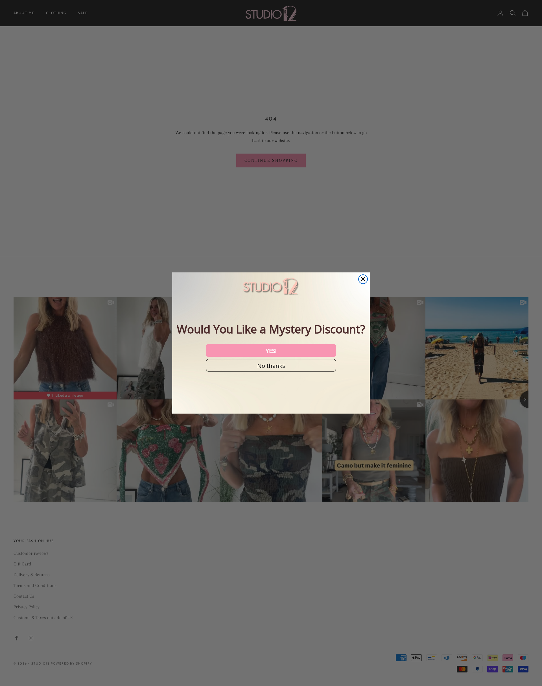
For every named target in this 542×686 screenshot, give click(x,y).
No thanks (271, 365)
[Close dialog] (363, 279)
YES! (271, 350)
